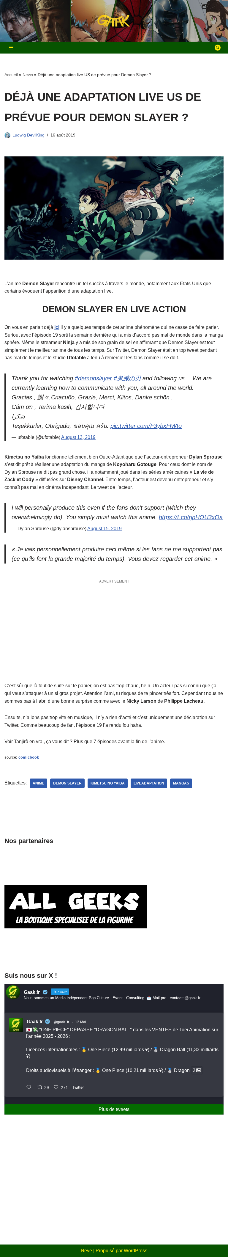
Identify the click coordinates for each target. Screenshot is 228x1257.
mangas (181, 783)
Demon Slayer (67, 783)
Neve (86, 1250)
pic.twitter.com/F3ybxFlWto (146, 426)
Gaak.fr (35, 1021)
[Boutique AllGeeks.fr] (75, 954)
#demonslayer (93, 378)
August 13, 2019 (78, 437)
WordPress (135, 1250)
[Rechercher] (218, 48)
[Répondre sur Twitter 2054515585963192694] (30, 1087)
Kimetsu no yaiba (108, 783)
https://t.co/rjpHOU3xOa (191, 517)
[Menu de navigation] (11, 47)
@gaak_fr (61, 1022)
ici (56, 327)
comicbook (28, 757)
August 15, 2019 (104, 528)
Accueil (11, 74)
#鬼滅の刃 (127, 378)
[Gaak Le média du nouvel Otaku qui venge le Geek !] (114, 21)
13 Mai (80, 1022)
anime (38, 783)
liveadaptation (149, 783)
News (28, 74)
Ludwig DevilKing (28, 135)
